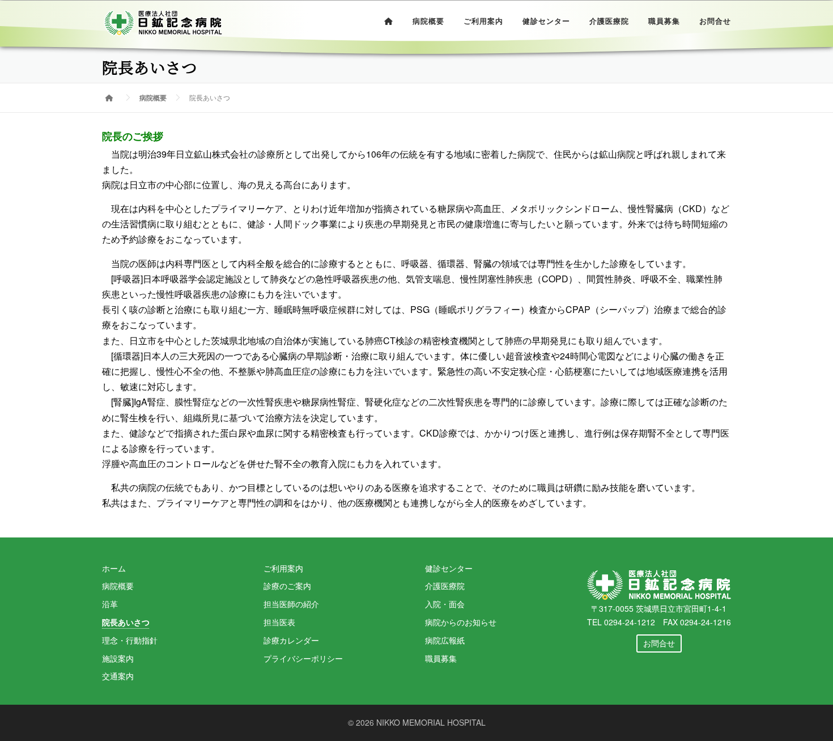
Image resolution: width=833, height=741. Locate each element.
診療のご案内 (287, 585)
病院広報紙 (445, 640)
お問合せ (715, 21)
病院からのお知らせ (460, 622)
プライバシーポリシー (303, 658)
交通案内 (118, 675)
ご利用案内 (483, 21)
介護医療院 (609, 21)
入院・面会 (445, 603)
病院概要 (428, 21)
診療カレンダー (291, 640)
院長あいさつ (126, 622)
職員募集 (664, 21)
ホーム (114, 568)
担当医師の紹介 (291, 603)
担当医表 (279, 622)
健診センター (546, 21)
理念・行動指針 (130, 640)
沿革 (110, 603)
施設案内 (118, 658)
